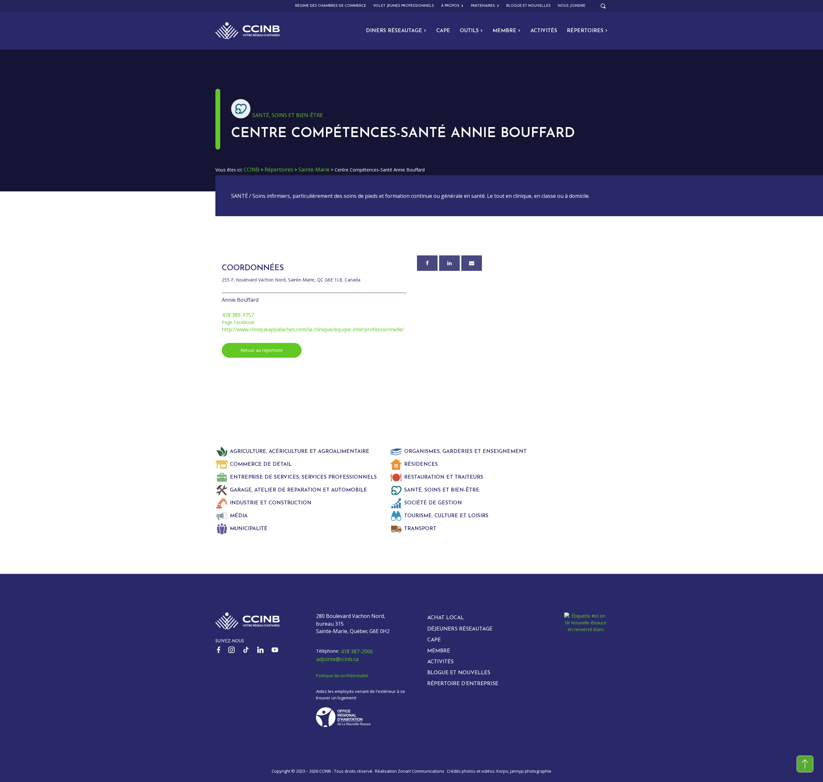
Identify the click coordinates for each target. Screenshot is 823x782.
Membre (504, 30)
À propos (450, 6)
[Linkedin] (449, 263)
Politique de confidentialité (342, 675)
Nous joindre (571, 6)
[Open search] (603, 6)
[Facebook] (427, 263)
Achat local (445, 618)
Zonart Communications (421, 771)
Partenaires (483, 6)
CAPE (443, 30)
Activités (543, 30)
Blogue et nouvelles (528, 6)
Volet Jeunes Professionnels (403, 6)
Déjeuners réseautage (460, 629)
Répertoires (585, 30)
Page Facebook (238, 322)
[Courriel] (471, 263)
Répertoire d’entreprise (462, 683)
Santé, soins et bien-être (287, 115)
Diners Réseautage (394, 30)
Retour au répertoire (261, 350)
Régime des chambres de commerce (330, 6)
